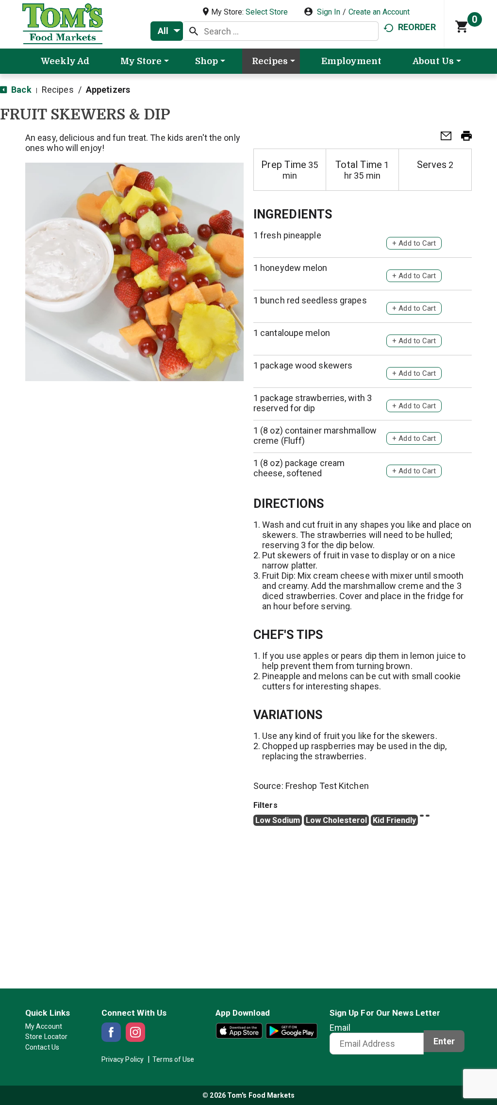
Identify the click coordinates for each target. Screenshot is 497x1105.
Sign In (328, 12)
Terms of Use (173, 1059)
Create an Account (379, 12)
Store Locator (46, 1036)
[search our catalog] (193, 31)
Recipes (58, 89)
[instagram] (135, 1032)
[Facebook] (111, 1032)
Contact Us (42, 1047)
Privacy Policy (122, 1059)
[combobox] (166, 31)
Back (20, 89)
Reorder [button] (417, 27)
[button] (442, 139)
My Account (43, 1026)
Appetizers (108, 89)
